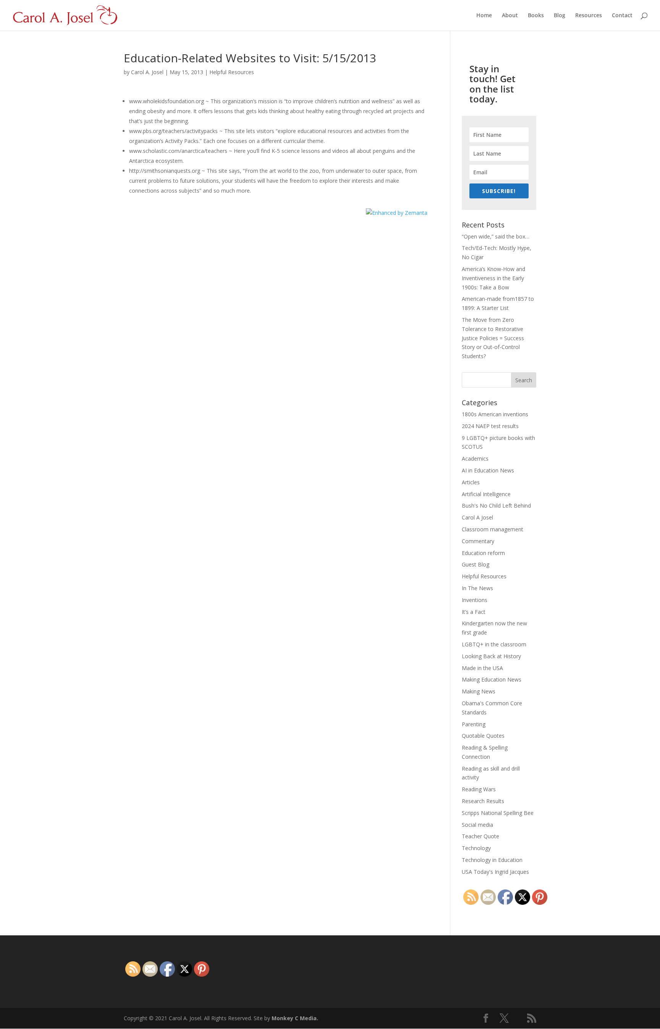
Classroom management (492, 529)
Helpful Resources (231, 72)
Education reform (483, 553)
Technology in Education (492, 859)
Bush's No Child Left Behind (496, 505)
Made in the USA (482, 668)
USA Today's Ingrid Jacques (495, 871)
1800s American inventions (495, 414)
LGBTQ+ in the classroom (494, 644)
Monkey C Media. (295, 1018)
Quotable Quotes (483, 735)
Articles (471, 482)
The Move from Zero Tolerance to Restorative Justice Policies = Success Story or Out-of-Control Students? (493, 338)
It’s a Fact (473, 611)
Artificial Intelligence (486, 494)
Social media (477, 824)
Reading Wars (479, 789)
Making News (478, 691)
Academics (475, 458)
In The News (477, 588)
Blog (559, 16)
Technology (476, 848)
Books (536, 16)
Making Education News (491, 679)
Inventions (474, 600)
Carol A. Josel (147, 72)
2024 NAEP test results (490, 426)
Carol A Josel (477, 517)
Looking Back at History (491, 656)
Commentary (478, 541)
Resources (588, 16)
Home (484, 16)
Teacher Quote (480, 836)
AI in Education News (488, 470)
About (510, 16)
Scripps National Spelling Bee (498, 812)
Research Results (483, 801)
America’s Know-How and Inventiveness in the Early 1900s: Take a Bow (493, 278)
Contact (622, 16)
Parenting (473, 724)
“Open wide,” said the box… (495, 236)
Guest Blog (475, 564)
